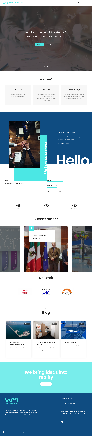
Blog (79, 3)
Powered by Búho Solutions (24, 432)
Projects (73, 3)
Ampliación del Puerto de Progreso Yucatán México (16, 343)
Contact (85, 3)
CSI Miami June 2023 (70, 342)
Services (66, 3)
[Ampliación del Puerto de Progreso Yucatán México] (18, 330)
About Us (39, 44)
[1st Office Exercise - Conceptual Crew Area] (46, 330)
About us (59, 3)
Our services (61, 143)
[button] (44, 66)
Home (52, 3)
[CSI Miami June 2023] (73, 330)
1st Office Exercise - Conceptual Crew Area (45, 343)
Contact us (46, 384)
